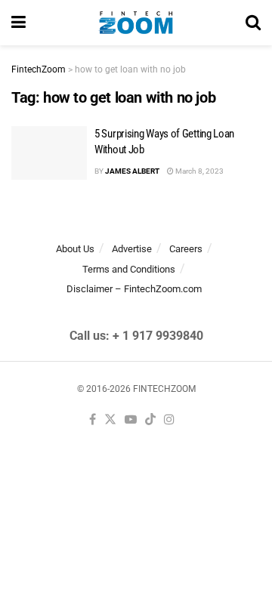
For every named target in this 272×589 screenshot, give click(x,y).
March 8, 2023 (199, 171)
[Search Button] (253, 22)
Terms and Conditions (128, 269)
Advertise (132, 248)
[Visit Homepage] (135, 23)
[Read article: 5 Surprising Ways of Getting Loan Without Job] (49, 153)
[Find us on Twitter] (110, 420)
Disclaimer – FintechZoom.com (134, 288)
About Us (75, 248)
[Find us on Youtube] (131, 420)
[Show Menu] (18, 22)
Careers (185, 248)
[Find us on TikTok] (150, 420)
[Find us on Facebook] (92, 420)
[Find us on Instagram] (169, 420)
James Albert (132, 171)
